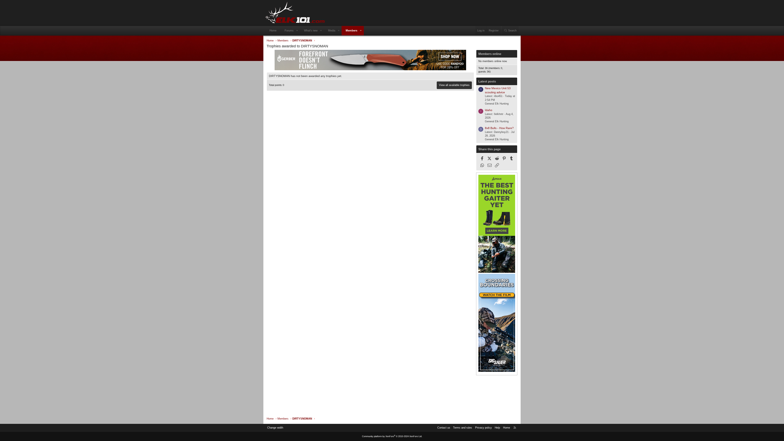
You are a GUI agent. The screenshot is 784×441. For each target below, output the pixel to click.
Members (351, 30)
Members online (489, 54)
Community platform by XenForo (392, 436)
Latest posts (487, 81)
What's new (310, 30)
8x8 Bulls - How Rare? (499, 128)
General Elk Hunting (497, 103)
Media (331, 30)
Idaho (488, 110)
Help (497, 427)
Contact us (443, 427)
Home (273, 30)
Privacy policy (483, 427)
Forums (289, 30)
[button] (297, 30)
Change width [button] (275, 427)
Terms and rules (462, 427)
